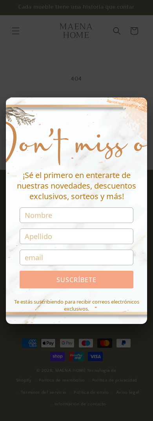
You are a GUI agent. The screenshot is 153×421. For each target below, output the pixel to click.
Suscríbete (76, 279)
